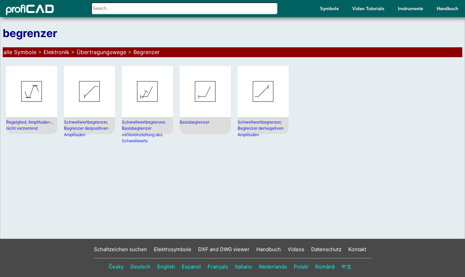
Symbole (329, 8)
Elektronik (56, 52)
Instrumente (410, 8)
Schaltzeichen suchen (120, 249)
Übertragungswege (101, 52)
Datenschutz (326, 249)
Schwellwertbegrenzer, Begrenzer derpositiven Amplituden (86, 128)
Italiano (243, 266)
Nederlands (273, 266)
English (166, 266)
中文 (346, 266)
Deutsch (140, 266)
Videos (296, 249)
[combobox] (184, 8)
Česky (116, 266)
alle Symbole (19, 52)
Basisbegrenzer (194, 122)
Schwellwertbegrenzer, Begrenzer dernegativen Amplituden (261, 128)
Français (218, 266)
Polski (301, 266)
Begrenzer (146, 52)
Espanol (191, 266)
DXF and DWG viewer (224, 249)
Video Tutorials (368, 8)
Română (325, 266)
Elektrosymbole (172, 249)
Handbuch (447, 8)
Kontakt (357, 249)
